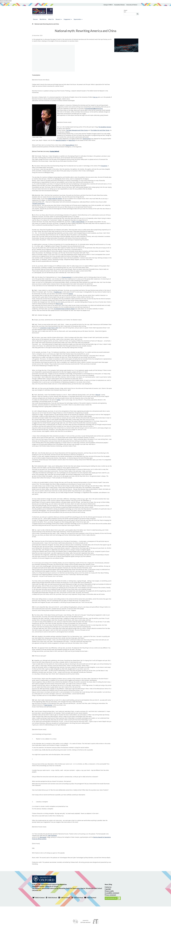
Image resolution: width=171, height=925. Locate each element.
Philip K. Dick (59, 303)
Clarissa (71, 293)
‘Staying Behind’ (69, 145)
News (106, 884)
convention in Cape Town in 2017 (49, 328)
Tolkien (59, 400)
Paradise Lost (58, 292)
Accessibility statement (112, 893)
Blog (110, 884)
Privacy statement (110, 895)
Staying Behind (54, 151)
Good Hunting (87, 138)
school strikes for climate (55, 198)
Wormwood (43, 837)
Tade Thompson (52, 835)
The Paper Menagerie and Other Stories (77, 130)
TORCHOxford (78, 897)
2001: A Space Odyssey (78, 221)
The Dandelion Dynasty (104, 127)
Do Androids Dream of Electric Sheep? (64, 309)
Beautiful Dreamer (61, 140)
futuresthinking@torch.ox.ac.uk (94, 108)
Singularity (104, 166)
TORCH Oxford (65, 897)
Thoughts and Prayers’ (38, 203)
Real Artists (72, 140)
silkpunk (97, 394)
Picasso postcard (66, 277)
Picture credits (109, 891)
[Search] (137, 14)
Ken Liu (95, 97)
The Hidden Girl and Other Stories (100, 130)
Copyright (108, 889)
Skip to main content (5, 2)
